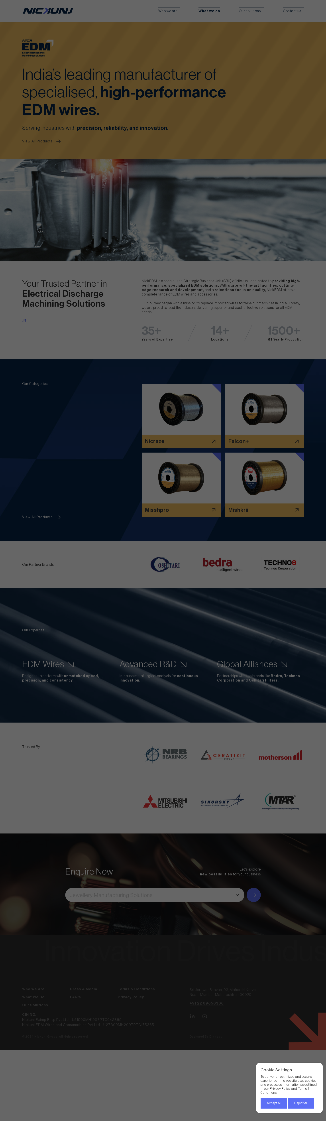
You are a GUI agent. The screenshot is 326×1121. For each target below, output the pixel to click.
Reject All (301, 1103)
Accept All (274, 1103)
